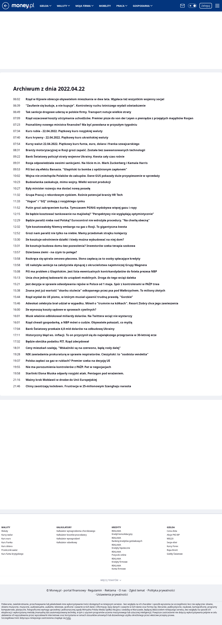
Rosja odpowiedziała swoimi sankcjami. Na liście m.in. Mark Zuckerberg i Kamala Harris (87, 163)
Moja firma (83, 5)
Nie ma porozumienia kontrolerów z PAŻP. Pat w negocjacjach (68, 367)
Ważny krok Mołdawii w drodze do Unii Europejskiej (61, 380)
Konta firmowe (119, 568)
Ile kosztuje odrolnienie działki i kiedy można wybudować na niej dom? (75, 239)
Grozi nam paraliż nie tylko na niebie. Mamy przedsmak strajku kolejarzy (76, 233)
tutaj (68, 618)
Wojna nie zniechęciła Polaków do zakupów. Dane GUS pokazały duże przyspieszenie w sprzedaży (93, 176)
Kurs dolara (6, 546)
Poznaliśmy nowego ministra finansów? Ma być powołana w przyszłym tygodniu (81, 125)
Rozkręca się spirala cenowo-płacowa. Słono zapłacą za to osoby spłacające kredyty (83, 259)
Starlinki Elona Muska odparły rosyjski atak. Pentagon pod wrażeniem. (75, 373)
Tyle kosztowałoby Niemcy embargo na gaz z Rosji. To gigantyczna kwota (76, 227)
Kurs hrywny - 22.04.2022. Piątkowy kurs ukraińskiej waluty (67, 137)
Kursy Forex (172, 546)
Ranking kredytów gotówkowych (127, 541)
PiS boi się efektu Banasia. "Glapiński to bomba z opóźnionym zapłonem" (76, 169)
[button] (192, 6)
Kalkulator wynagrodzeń (68, 538)
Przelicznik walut (9, 550)
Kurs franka (6, 542)
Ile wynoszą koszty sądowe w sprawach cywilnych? (61, 309)
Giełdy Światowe (175, 553)
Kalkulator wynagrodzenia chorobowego (76, 530)
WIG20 (170, 538)
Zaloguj (205, 5)
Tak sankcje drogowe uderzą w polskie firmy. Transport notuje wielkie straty (78, 112)
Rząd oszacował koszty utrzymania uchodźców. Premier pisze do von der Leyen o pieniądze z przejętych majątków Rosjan (109, 118)
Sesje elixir (172, 542)
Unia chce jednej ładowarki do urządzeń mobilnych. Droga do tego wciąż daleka (81, 278)
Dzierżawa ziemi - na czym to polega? (51, 252)
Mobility (105, 5)
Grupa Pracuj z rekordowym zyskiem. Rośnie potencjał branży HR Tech (74, 195)
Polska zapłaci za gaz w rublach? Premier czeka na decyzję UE (68, 361)
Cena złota (172, 530)
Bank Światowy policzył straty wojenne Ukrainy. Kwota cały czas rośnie (75, 156)
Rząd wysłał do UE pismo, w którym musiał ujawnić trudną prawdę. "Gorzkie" (79, 297)
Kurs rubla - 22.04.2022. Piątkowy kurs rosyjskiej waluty (64, 131)
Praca (120, 5)
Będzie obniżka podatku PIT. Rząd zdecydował (57, 341)
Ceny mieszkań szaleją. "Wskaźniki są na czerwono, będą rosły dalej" (73, 348)
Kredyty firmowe (119, 561)
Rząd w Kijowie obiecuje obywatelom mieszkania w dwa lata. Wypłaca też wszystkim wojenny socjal (95, 99)
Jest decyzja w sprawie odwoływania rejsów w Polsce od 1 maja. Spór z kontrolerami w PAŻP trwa (92, 284)
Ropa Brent (172, 550)
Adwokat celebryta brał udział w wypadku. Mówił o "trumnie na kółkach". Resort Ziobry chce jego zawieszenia (102, 303)
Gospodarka (141, 5)
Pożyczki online (119, 554)
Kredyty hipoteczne (121, 547)
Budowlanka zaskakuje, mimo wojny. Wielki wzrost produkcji (68, 182)
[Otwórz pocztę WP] (182, 5)
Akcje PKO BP (173, 534)
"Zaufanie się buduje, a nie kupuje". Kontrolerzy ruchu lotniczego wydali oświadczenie (86, 105)
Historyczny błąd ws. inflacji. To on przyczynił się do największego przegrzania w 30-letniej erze (91, 335)
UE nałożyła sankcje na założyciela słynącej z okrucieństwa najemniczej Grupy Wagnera (86, 265)
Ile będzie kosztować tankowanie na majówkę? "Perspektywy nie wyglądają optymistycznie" (90, 214)
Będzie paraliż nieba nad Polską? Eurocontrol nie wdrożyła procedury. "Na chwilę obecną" (88, 220)
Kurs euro (6, 538)
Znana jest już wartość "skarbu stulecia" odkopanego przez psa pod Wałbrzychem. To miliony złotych (95, 290)
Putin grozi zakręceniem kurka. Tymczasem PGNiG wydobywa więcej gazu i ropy (81, 208)
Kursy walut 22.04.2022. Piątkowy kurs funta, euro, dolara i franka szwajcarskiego (82, 144)
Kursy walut (6, 534)
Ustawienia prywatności (111, 594)
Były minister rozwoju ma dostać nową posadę (58, 188)
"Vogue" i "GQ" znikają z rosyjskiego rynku (55, 201)
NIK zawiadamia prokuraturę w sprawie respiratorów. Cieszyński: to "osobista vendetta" (87, 354)
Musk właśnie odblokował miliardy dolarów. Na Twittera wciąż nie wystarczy (79, 316)
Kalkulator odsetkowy (67, 542)
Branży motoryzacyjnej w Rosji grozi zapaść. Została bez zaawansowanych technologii (85, 150)
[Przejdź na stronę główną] (5, 8)
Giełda (44, 5)
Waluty (62, 5)
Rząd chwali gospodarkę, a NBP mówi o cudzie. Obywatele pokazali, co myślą (79, 322)
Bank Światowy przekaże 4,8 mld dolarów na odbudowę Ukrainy (70, 329)
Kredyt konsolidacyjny (122, 534)
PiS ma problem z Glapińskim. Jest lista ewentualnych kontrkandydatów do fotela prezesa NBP (91, 271)
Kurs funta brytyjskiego (12, 553)
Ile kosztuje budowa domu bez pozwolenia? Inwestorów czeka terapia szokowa (80, 246)
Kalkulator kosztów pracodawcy (72, 534)
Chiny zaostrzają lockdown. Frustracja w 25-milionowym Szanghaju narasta (78, 386)
